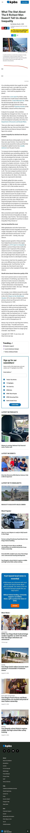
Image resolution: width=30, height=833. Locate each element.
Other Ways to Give (7, 819)
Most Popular (6, 511)
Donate (15, 606)
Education (3, 726)
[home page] (12, 2)
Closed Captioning (7, 791)
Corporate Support (7, 811)
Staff (4, 779)
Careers (4, 765)
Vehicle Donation (6, 824)
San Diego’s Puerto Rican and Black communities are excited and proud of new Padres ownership (13, 547)
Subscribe (15, 404)
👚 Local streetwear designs (11, 349)
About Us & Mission (7, 760)
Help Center (5, 804)
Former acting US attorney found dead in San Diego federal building (14, 539)
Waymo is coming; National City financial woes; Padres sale (13, 446)
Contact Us (5, 793)
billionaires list (18, 100)
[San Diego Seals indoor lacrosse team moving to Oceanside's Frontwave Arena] (15, 655)
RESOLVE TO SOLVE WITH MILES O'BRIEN (13, 504)
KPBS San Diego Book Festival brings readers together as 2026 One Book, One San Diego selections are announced (14, 636)
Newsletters (5, 763)
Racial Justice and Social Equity (8, 695)
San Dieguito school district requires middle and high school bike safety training (14, 561)
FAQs (4, 796)
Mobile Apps (5, 771)
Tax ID (4, 821)
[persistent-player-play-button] (2, 831)
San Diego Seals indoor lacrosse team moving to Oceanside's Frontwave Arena (14, 668)
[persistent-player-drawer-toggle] (28, 831)
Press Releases (6, 773)
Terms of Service (6, 781)
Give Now (24, 2)
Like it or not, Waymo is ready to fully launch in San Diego (14, 533)
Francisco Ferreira (19, 106)
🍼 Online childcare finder (10, 352)
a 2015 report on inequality (16, 245)
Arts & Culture (4, 632)
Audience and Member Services (10, 788)
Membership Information (8, 816)
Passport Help (6, 801)
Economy (3, 664)
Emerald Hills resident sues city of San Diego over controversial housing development (14, 554)
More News (5, 613)
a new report (13, 96)
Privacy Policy (6, 776)
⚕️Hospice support (8, 346)
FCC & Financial (6, 768)
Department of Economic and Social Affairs (13, 122)
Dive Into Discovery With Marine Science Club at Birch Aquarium (14, 475)
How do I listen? (6, 799)
